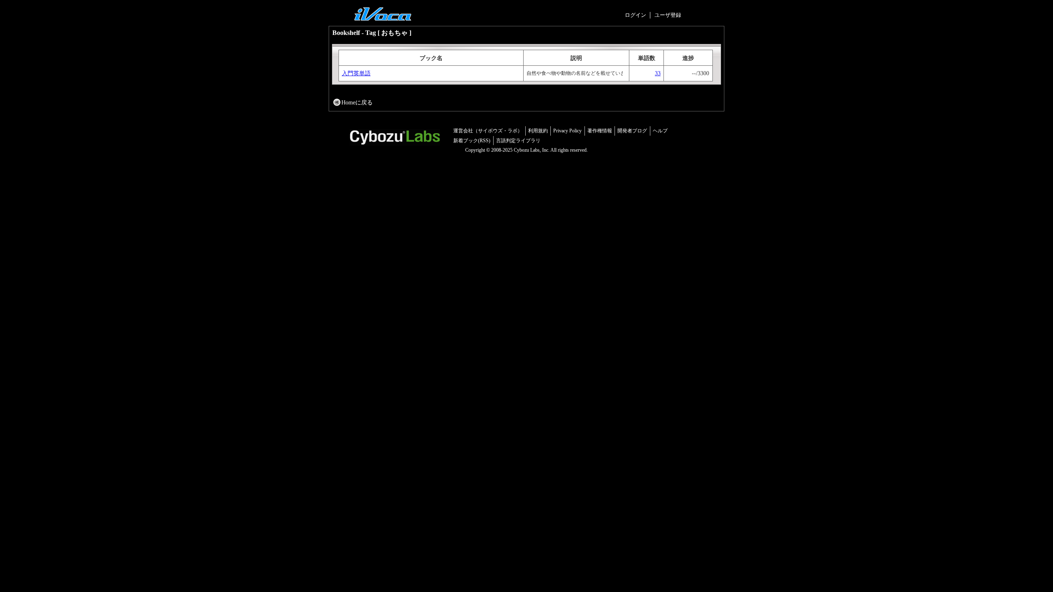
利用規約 (538, 131)
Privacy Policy (567, 131)
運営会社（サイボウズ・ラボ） (487, 131)
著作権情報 (599, 131)
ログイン (635, 15)
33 (658, 73)
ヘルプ (660, 131)
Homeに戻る (357, 102)
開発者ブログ (632, 131)
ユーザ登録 (667, 15)
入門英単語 (356, 73)
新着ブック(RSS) (471, 140)
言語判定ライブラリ (518, 140)
